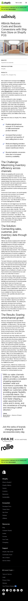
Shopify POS (8, 91)
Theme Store (5, 509)
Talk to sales (18, 2)
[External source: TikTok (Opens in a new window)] (18, 590)
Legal (3, 577)
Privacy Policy (6, 580)
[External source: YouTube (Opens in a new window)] (11, 590)
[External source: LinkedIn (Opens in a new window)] (21, 590)
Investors (4, 491)
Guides (4, 533)
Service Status (6, 560)
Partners (4, 515)
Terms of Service (7, 574)
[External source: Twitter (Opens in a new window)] (7, 590)
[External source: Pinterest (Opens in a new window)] (3, 594)
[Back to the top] (4, 472)
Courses (4, 536)
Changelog (5, 542)
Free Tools (5, 539)
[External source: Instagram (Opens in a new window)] (14, 590)
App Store (5, 512)
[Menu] (26, 2)
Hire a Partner (6, 557)
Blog (3, 527)
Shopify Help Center (7, 551)
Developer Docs (6, 506)
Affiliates (4, 518)
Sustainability (5, 497)
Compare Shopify (7, 530)
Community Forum (7, 554)
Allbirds (22, 80)
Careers (4, 488)
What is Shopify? (7, 482)
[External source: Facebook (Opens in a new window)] (3, 590)
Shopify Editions (6, 485)
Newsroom (5, 494)
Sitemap (4, 583)
